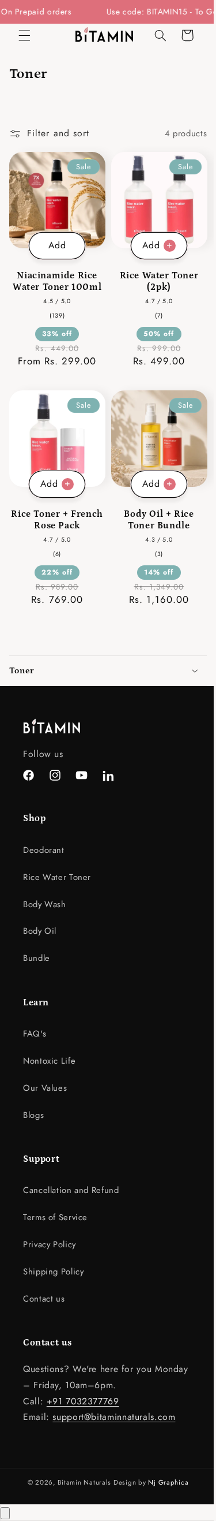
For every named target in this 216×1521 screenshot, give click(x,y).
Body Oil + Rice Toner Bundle (152, 511)
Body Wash (44, 903)
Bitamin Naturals (80, 1482)
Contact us (44, 1298)
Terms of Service (55, 1217)
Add (55, 240)
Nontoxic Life (49, 1060)
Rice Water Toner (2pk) (152, 277)
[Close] (5, 1513)
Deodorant (44, 849)
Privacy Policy (49, 1244)
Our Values (45, 1087)
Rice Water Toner (57, 876)
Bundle (36, 958)
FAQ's (34, 1033)
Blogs (33, 1114)
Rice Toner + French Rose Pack (55, 511)
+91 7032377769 (83, 1400)
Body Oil (39, 930)
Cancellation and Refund (71, 1190)
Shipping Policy (53, 1271)
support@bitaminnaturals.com (113, 1416)
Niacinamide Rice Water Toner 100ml (54, 277)
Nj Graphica (164, 1482)
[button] (24, 35)
